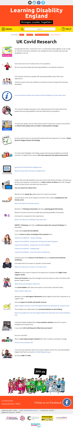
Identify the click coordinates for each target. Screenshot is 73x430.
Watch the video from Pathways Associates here (30, 220)
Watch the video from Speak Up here (27, 203)
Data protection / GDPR (11, 404)
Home (21, 34)
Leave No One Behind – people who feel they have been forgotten (36, 241)
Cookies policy (7, 400)
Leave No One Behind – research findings (28, 238)
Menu (9, 29)
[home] (30, 2)
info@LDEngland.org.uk (43, 352)
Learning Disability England (36, 13)
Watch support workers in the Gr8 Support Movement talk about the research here (42, 306)
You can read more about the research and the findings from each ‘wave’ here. (40, 95)
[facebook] (38, 2)
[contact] (34, 2)
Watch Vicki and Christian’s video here (27, 284)
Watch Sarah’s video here (23, 291)
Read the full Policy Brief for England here (28, 167)
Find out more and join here (24, 342)
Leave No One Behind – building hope (27, 248)
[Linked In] (43, 2)
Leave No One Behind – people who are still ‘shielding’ (32, 245)
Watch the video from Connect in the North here (31, 267)
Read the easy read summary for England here (30, 171)
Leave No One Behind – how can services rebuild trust (32, 252)
